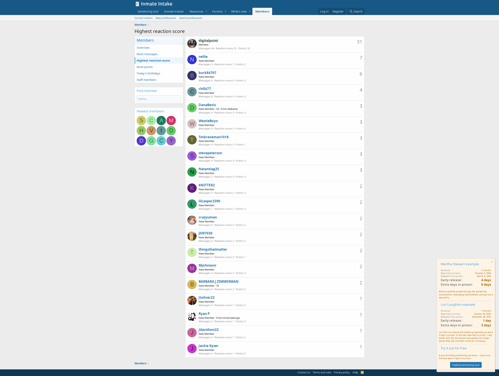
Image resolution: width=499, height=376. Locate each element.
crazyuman (208, 217)
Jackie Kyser (209, 345)
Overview (143, 47)
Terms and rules (322, 372)
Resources (196, 11)
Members (262, 11)
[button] (206, 11)
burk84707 (207, 72)
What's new (239, 11)
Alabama (232, 109)
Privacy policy (342, 372)
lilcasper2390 (209, 201)
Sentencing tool (147, 11)
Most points (145, 67)
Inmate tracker (174, 11)
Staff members (146, 80)
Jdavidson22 (209, 329)
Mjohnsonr (208, 265)
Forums (217, 11)
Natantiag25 (209, 169)
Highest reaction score (153, 60)
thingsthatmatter (213, 249)
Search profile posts (190, 18)
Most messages (147, 54)
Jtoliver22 (207, 297)
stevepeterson (210, 153)
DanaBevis (207, 105)
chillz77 (205, 88)
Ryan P (204, 313)
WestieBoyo (208, 121)
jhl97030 (205, 233)
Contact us (303, 372)
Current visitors (143, 18)
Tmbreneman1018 (214, 137)
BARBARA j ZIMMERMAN (219, 281)
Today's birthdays (148, 73)
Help (355, 372)
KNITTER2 (207, 185)
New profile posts (166, 18)
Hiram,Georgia (231, 318)
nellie (203, 56)
